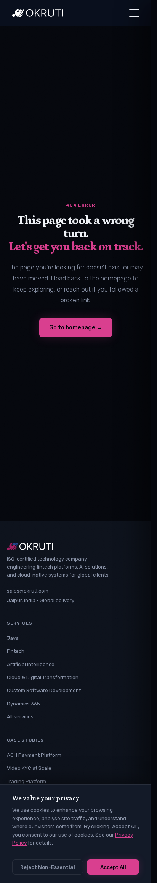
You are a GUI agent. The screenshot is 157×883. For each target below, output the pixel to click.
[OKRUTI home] (37, 13)
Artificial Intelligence (30, 664)
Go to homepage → (75, 327)
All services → (23, 717)
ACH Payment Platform (34, 755)
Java (13, 638)
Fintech (15, 651)
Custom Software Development (44, 690)
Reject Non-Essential (47, 867)
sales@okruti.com (27, 591)
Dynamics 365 (23, 704)
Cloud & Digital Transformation (42, 677)
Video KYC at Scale (29, 768)
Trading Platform (26, 781)
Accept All (113, 867)
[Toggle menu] (134, 13)
